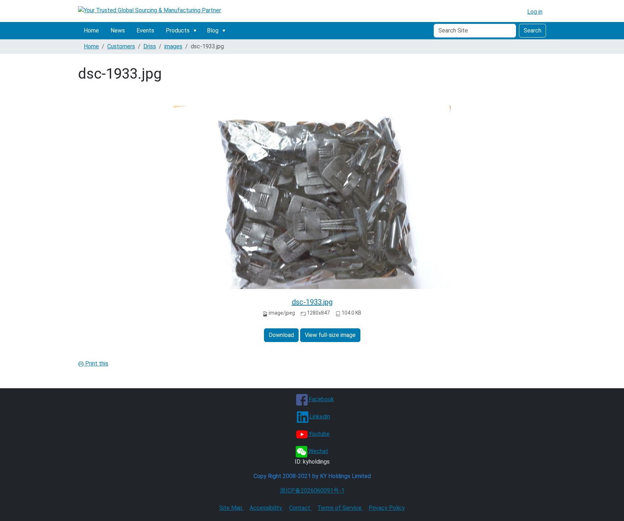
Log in (534, 11)
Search (532, 30)
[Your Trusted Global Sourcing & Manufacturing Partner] (149, 10)
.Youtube (319, 433)
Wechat (318, 451)
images (173, 46)
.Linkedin (319, 416)
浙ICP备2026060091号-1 (312, 490)
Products (178, 30)
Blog (212, 30)
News (117, 30)
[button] (196, 30)
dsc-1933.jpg (312, 302)
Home (91, 30)
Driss (149, 46)
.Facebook (321, 399)
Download (281, 335)
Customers (121, 46)
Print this (96, 363)
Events (145, 30)
